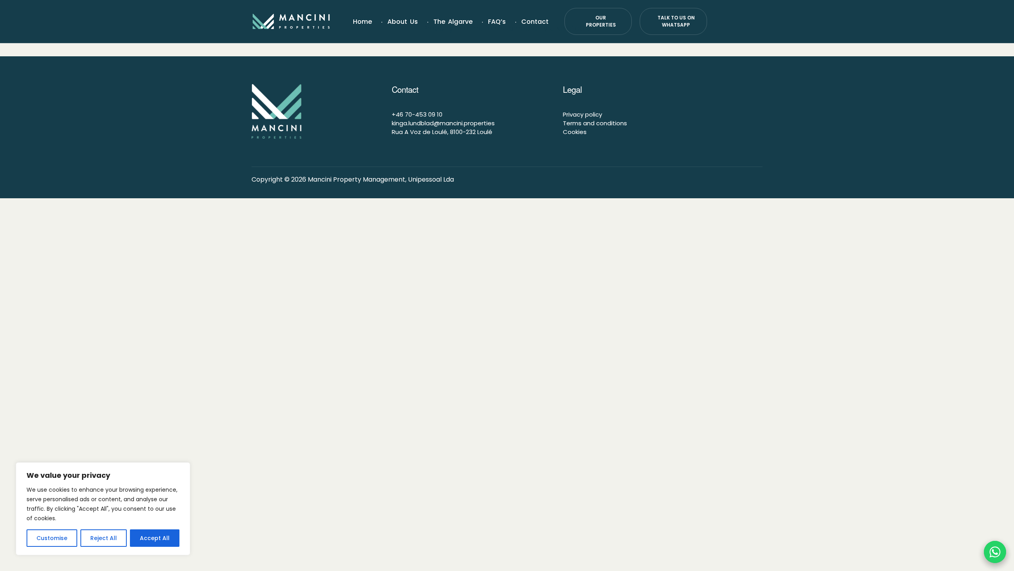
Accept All (155, 538)
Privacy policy (582, 114)
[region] (103, 508)
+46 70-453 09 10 (417, 114)
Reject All (103, 538)
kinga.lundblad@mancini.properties (443, 123)
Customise (51, 538)
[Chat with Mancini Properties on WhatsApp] (995, 552)
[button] (598, 21)
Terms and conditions (595, 123)
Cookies (575, 132)
